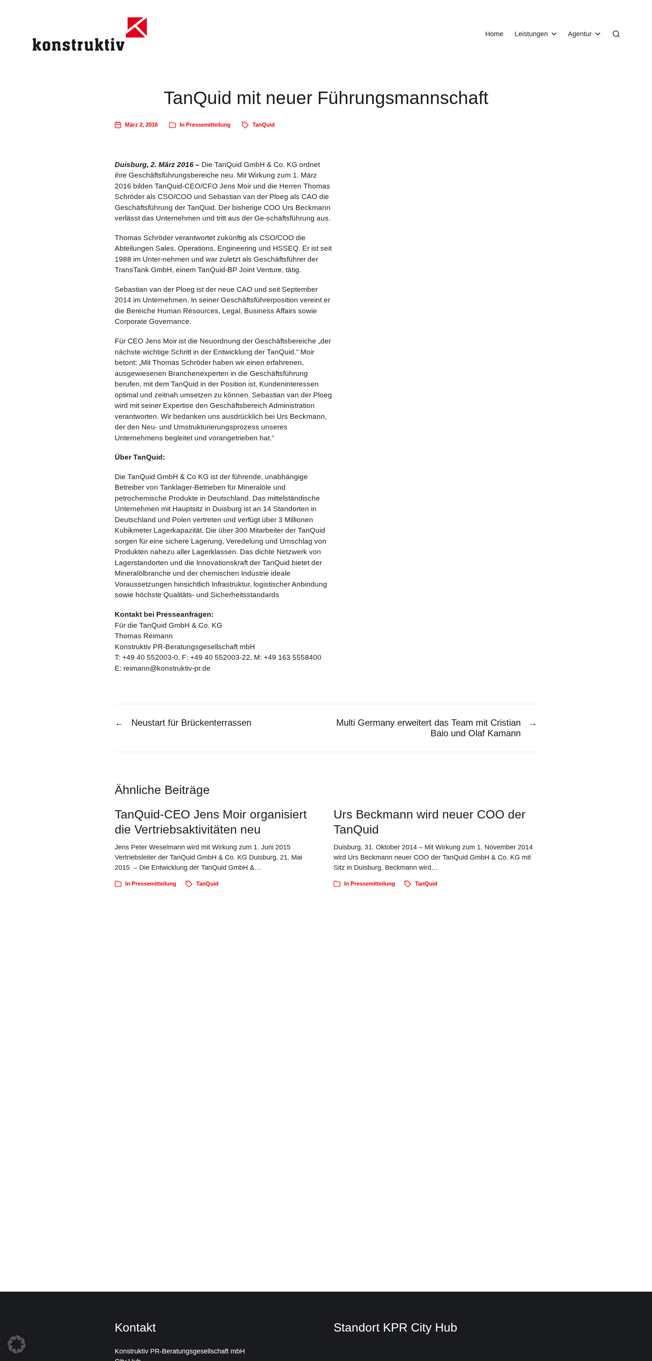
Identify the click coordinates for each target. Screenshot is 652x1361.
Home (494, 34)
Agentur (580, 34)
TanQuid (263, 124)
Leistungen (531, 34)
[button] (616, 34)
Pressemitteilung (208, 124)
